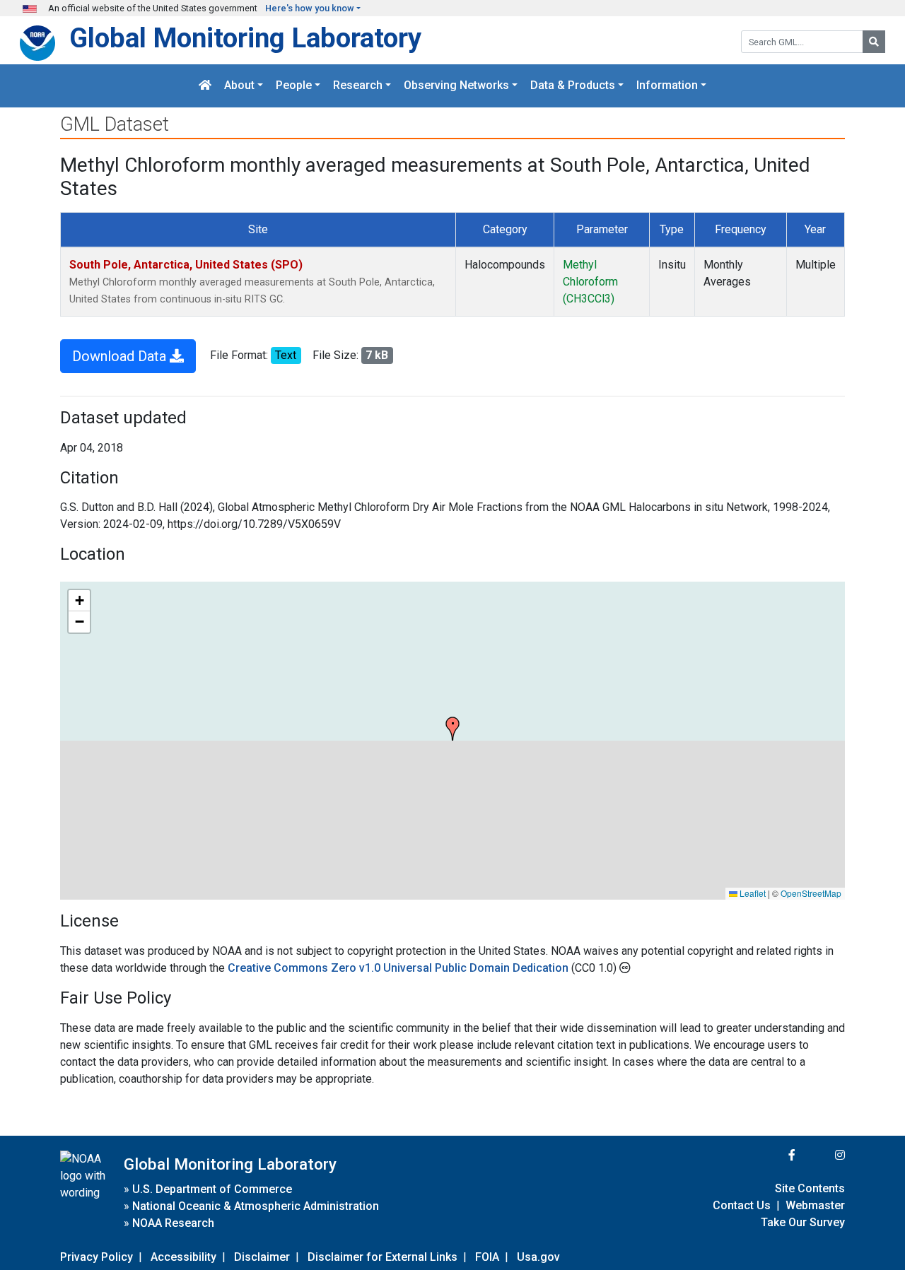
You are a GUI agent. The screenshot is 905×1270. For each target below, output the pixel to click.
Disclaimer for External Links (382, 1257)
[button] (452, 729)
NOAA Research (173, 1223)
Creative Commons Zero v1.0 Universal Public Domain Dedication (399, 968)
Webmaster (815, 1205)
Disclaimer (262, 1257)
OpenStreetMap (811, 893)
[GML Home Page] (205, 86)
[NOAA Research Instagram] (821, 1155)
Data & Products (572, 86)
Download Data (121, 356)
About (239, 86)
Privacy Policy (96, 1257)
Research (358, 86)
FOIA (487, 1257)
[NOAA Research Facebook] (772, 1155)
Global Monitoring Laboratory (245, 38)
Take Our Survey (803, 1222)
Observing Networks (456, 86)
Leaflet (751, 893)
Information (667, 86)
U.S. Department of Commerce (212, 1189)
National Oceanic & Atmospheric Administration (255, 1206)
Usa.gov (538, 1257)
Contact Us (742, 1205)
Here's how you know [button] (309, 8)
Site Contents (810, 1188)
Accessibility (183, 1257)
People (294, 86)
